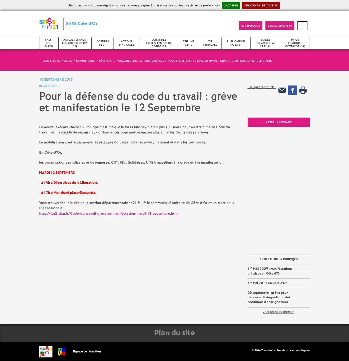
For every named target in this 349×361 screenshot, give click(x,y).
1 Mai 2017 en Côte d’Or (267, 283)
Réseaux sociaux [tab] (279, 122)
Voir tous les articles (278, 312)
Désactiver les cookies (261, 6)
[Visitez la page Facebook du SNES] (248, 350)
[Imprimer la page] (303, 90)
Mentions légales (299, 350)
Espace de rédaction (87, 351)
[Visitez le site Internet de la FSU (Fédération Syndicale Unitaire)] (62, 351)
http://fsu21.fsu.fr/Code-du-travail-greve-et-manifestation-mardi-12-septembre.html (108, 213)
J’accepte (231, 6)
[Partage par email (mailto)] (282, 90)
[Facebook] (292, 90)
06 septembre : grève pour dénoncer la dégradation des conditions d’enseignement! (269, 297)
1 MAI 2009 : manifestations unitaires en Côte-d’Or (270, 271)
